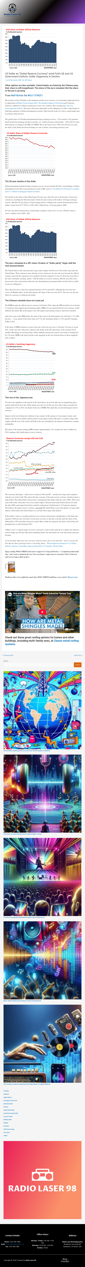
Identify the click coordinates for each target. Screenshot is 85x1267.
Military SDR (8, 1119)
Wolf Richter (17, 95)
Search (6, 661)
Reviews (6, 1126)
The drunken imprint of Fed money (51, 103)
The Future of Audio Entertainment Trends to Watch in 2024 (23, 834)
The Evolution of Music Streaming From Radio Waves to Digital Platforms (27, 1084)
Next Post (78, 655)
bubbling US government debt (26, 103)
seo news (7, 1132)
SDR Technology (9, 1129)
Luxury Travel (8, 1116)
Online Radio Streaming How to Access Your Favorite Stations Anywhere (27, 750)
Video (5, 1135)
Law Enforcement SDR (13, 80)
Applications (8, 1097)
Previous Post (7, 655)
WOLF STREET (35, 95)
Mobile (6, 1123)
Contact (65, 1261)
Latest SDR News (9, 1110)
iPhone (6, 1107)
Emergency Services (10, 1100)
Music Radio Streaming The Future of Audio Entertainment (22, 1001)
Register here (73, 577)
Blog (65, 1259)
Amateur (6, 1091)
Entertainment (8, 1104)
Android (6, 1094)
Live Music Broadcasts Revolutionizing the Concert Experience (24, 917)
